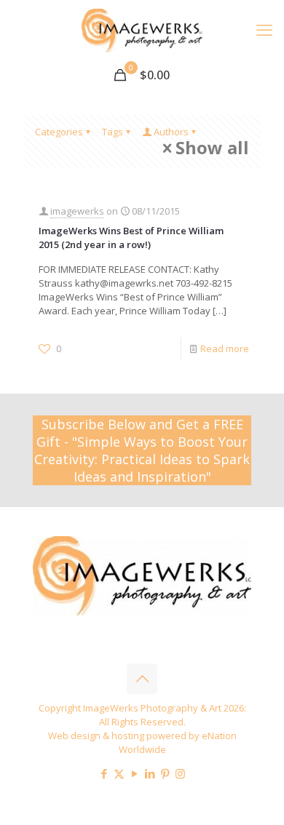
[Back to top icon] (142, 678)
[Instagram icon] (180, 773)
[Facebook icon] (103, 773)
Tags (112, 131)
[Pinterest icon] (164, 773)
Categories (59, 131)
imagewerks (77, 211)
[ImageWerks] (142, 29)
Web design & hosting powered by (125, 735)
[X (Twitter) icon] (119, 773)
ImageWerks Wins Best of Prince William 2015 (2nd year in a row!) (131, 237)
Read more (224, 348)
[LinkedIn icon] (149, 773)
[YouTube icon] (134, 773)
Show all (212, 148)
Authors (171, 131)
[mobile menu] (264, 29)
